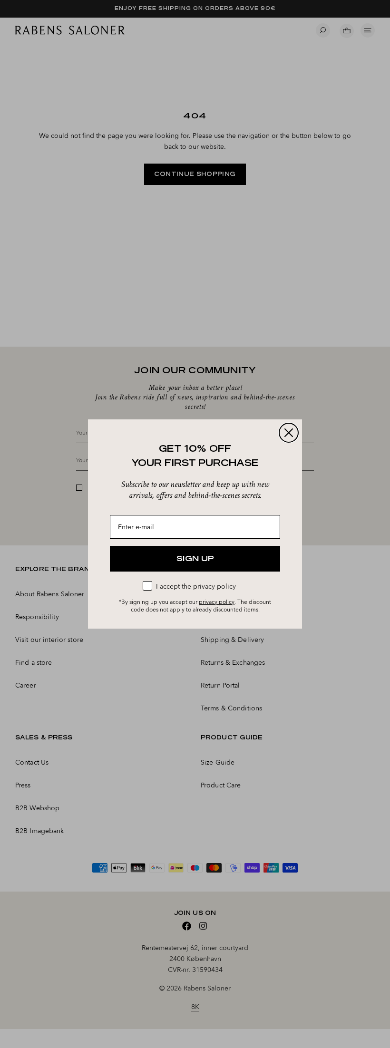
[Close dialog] (288, 432)
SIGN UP (195, 558)
